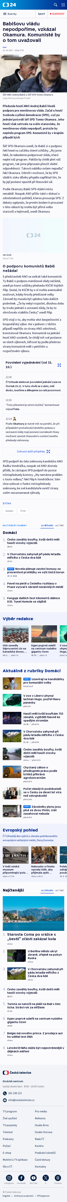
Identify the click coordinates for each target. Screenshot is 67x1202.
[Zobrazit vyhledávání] (55, 4)
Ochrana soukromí (23, 1195)
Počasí (6, 1146)
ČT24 (22, 510)
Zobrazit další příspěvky (31, 451)
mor (5, 47)
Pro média (41, 1111)
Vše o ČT (8, 1166)
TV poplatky (10, 1125)
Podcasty (8, 1139)
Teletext (8, 1132)
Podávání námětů (45, 1152)
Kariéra (39, 1146)
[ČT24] (9, 5)
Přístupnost (43, 1195)
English (6, 1195)
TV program (10, 1111)
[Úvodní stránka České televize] (17, 1072)
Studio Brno (42, 1125)
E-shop (7, 1152)
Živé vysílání (10, 1118)
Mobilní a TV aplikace (15, 1159)
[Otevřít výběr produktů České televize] (63, 4)
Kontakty (40, 1166)
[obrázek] (33, 235)
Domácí (9, 510)
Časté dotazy (42, 1159)
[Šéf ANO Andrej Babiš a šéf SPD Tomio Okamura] (33, 73)
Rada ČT (39, 1139)
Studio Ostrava (43, 1132)
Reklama (40, 1118)
